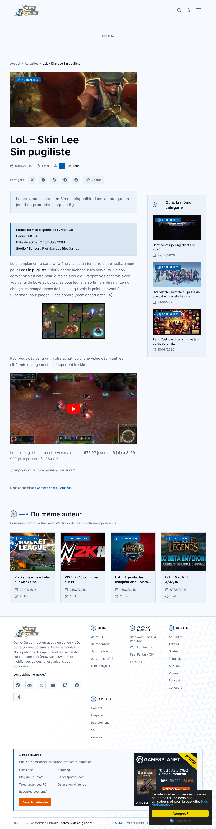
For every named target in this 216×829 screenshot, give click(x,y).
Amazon (66, 487)
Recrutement (100, 722)
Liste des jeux (100, 666)
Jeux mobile (99, 651)
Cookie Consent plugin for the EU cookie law (180, 820)
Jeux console (100, 644)
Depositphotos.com (71, 777)
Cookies (96, 737)
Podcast (174, 680)
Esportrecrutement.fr (33, 791)
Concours (175, 687)
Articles (174, 644)
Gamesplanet (46, 487)
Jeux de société (102, 658)
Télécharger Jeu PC (32, 784)
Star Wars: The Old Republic (143, 639)
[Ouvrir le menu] (198, 10)
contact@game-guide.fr (30, 674)
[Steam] (18, 685)
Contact (96, 708)
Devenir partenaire (35, 802)
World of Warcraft (142, 647)
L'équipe (97, 715)
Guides (173, 651)
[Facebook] (43, 180)
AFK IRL (174, 666)
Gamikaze (26, 770)
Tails (76, 166)
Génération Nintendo (72, 784)
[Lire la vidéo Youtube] (73, 409)
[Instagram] (18, 697)
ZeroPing (64, 770)
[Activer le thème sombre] (188, 10)
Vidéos (173, 673)
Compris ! (180, 813)
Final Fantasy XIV (142, 654)
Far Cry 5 (136, 662)
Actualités (31, 63)
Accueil (15, 63)
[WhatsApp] (54, 180)
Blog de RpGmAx (31, 777)
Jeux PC (97, 637)
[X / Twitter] (41, 685)
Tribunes (175, 658)
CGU (94, 729)
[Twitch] (65, 685)
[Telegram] (65, 180)
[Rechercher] (179, 10)
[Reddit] (76, 180)
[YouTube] (53, 685)
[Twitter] (32, 180)
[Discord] (29, 685)
